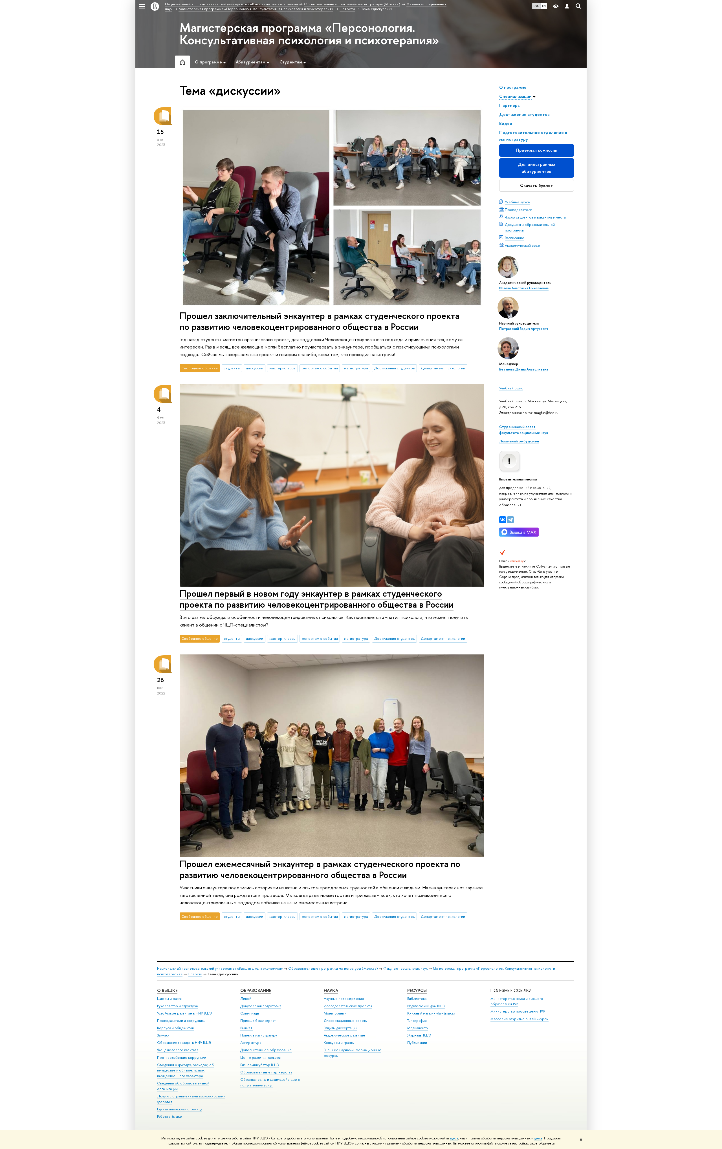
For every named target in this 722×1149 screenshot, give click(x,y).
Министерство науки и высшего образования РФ (516, 1001)
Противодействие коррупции (181, 1057)
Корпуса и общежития (175, 1028)
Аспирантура (250, 1042)
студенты (232, 367)
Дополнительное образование (266, 1049)
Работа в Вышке (169, 1116)
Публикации (417, 1042)
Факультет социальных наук (405, 968)
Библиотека (416, 998)
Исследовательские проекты (348, 1006)
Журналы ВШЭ (419, 1035)
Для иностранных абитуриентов (536, 167)
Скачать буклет (536, 185)
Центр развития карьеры (260, 1057)
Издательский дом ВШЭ (426, 1006)
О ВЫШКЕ (167, 990)
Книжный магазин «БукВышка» (431, 1013)
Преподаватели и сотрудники (181, 1020)
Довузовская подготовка (260, 1006)
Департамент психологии (443, 367)
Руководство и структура (177, 1006)
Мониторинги (335, 1013)
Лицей (245, 998)
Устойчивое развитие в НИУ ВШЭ (184, 1013)
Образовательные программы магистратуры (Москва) (333, 968)
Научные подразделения (344, 998)
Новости (195, 974)
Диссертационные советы (345, 1020)
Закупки (163, 1035)
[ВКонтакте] (502, 519)
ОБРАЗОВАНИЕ (255, 990)
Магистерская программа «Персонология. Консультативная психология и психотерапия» (309, 33)
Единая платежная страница (179, 1109)
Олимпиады (249, 1013)
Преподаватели (518, 209)
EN (544, 6)
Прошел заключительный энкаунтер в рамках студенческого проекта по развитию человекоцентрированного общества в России (319, 321)
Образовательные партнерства (266, 1072)
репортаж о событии (320, 367)
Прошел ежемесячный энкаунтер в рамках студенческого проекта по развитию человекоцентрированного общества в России (320, 869)
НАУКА (331, 990)
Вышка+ (246, 1028)
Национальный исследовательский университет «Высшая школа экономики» (220, 968)
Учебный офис (511, 388)
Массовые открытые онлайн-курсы (519, 1018)
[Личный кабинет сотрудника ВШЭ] (567, 6)
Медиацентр (417, 1028)
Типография (417, 1020)
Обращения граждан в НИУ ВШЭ (184, 1042)
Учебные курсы (517, 201)
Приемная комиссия (536, 150)
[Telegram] (510, 519)
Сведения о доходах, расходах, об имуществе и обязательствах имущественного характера (185, 1070)
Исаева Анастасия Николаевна (524, 288)
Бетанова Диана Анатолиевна (523, 369)
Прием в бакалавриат (258, 1020)
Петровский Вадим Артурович (523, 329)
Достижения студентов (394, 367)
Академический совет (523, 245)
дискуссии (254, 367)
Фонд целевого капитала (177, 1049)
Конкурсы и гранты (339, 1042)
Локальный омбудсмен (519, 441)
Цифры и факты (169, 998)
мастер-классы (282, 367)
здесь (454, 1138)
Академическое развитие (344, 1035)
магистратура (356, 367)
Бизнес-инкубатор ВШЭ (259, 1064)
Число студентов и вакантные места (535, 217)
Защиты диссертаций (340, 1028)
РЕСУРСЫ (417, 990)
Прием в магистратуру (258, 1035)
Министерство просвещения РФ (517, 1011)
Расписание (514, 237)
